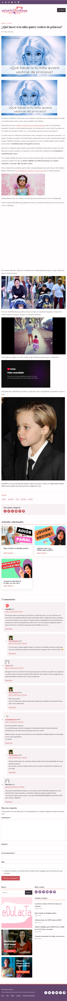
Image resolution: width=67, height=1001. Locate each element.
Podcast (18, 995)
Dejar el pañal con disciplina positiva (16, 548)
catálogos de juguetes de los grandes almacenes (30, 125)
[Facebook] (2, 2)
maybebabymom (11, 719)
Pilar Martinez (14, 641)
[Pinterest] (18, 2)
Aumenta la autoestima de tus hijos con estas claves (12, 582)
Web (2, 862)
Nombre (4, 844)
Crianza (3, 495)
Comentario (6, 818)
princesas (23, 499)
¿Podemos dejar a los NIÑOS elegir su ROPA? (45, 549)
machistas (10, 499)
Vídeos (12, 995)
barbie (4, 499)
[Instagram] (9, 2)
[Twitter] (6, 2)
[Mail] (15, 2)
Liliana (7, 665)
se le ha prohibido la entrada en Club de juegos (29, 171)
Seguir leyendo (8, 553)
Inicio (2, 995)
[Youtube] (12, 2)
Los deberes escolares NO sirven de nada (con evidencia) (48, 905)
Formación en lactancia (29, 995)
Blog (7, 995)
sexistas (30, 499)
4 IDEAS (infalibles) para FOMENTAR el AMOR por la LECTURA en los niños (49, 928)
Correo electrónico (8, 853)
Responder (8, 629)
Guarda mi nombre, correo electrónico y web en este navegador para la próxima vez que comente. (33, 872)
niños (17, 499)
